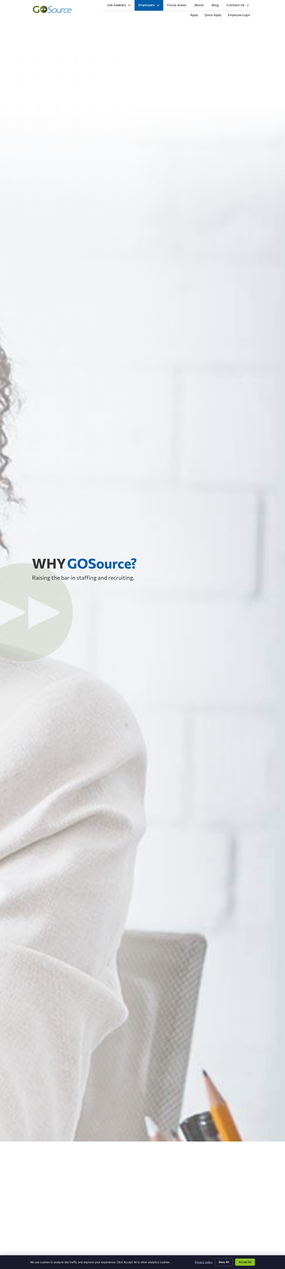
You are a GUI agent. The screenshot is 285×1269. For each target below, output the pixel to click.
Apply (195, 16)
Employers (150, 6)
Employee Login (240, 16)
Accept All (245, 1262)
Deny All (224, 1262)
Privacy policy (204, 1262)
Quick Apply (214, 16)
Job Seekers (121, 6)
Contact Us (239, 6)
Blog (217, 6)
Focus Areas (178, 6)
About (201, 6)
